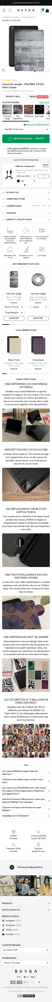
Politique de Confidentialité (36, 987)
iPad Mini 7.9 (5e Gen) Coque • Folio (14, 364)
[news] (41, 10)
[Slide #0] (34, 71)
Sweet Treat (14, 360)
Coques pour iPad (28, 17)
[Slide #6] (48, 71)
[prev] (2, 3)
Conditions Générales (13, 987)
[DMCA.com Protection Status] (26, 996)
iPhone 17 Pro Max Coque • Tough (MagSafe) (14, 298)
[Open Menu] (4, 10)
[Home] (26, 10)
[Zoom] (3, 70)
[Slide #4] (44, 71)
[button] (9, 80)
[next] (49, 3)
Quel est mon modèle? (38, 125)
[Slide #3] (41, 71)
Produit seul (13, 97)
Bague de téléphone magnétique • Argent (38, 298)
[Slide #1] (37, 71)
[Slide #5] (46, 71)
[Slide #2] (39, 71)
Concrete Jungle (14, 294)
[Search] (10, 10)
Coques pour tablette (10, 17)
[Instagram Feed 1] (26, 885)
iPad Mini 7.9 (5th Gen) (11, 20)
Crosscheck (38, 360)
